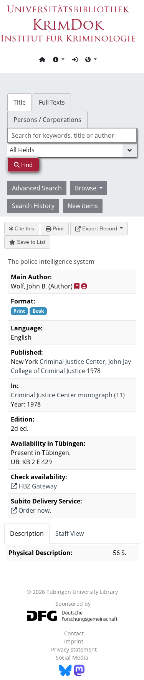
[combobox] (72, 135)
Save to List (30, 242)
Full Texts (52, 102)
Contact (74, 633)
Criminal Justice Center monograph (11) (68, 395)
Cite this (23, 228)
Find (26, 164)
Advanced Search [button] (37, 188)
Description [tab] (27, 533)
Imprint (73, 641)
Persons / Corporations (47, 119)
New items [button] (83, 206)
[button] (58, 59)
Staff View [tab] (69, 533)
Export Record (100, 228)
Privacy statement (74, 649)
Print (57, 228)
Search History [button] (33, 206)
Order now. (34, 510)
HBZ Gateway (37, 486)
